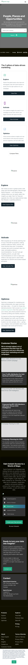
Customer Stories (6, 647)
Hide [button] (14, 662)
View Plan (14, 93)
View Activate (14, 119)
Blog (2, 639)
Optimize (3, 620)
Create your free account (14, 522)
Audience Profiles (11, 510)
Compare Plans (14, 153)
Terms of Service (20, 637)
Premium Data (19, 618)
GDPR (17, 644)
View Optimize (14, 145)
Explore (3, 615)
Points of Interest (11, 502)
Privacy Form (19, 642)
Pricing (17, 626)
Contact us (7, 569)
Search (12, 35)
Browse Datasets (14, 526)
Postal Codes (10, 506)
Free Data (18, 615)
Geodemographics (11, 498)
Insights (3, 642)
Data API (17, 620)
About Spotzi (5, 637)
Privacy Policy (19, 639)
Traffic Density (10, 514)
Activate (3, 618)
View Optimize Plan (8, 330)
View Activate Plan (8, 266)
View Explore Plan (7, 204)
